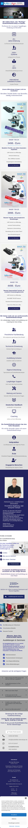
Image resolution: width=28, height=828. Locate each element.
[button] (26, 798)
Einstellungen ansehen (14, 823)
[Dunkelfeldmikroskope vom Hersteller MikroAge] (14, 3)
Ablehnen (14, 818)
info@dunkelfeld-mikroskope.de (15, 783)
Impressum (17, 826)
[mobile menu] (2, 3)
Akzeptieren (14, 814)
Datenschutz (11, 826)
